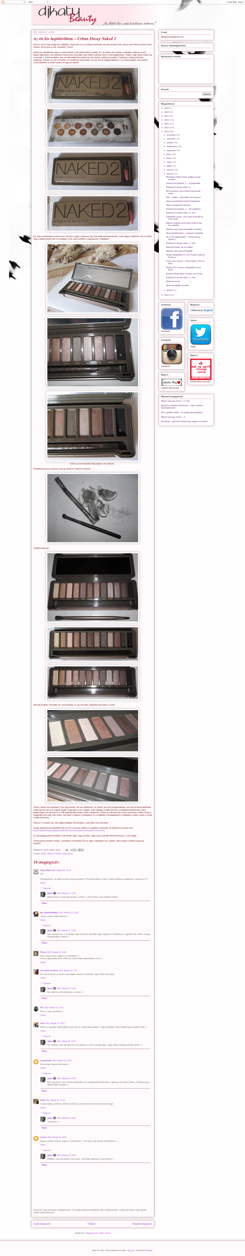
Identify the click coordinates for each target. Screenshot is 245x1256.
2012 (166, 295)
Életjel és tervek (173, 281)
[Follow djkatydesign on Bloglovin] (202, 311)
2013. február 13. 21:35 (66, 893)
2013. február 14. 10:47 (55, 1023)
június (169, 158)
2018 (166, 112)
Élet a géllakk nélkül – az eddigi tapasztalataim (182, 412)
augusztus (171, 150)
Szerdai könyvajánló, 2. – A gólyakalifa (183, 183)
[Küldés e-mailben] (71, 849)
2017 (166, 116)
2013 (166, 131)
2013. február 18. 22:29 (66, 1155)
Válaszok (47, 888)
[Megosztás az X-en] (77, 849)
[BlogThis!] (74, 849)
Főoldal (91, 1224)
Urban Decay (67, 854)
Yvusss (43, 1137)
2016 (166, 120)
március (170, 170)
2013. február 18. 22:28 (66, 1078)
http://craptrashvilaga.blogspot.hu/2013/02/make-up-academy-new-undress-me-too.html (69, 830)
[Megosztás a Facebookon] (79, 849)
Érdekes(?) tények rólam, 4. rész (180, 243)
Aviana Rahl (45, 870)
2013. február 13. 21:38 (68, 913)
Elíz (42, 1008)
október (170, 142)
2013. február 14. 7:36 (68, 970)
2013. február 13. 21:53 (66, 930)
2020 (166, 108)
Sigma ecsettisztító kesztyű (178, 205)
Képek (43, 854)
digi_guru (131, 1250)
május (170, 162)
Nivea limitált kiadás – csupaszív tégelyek (184, 233)
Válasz (43, 883)
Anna (42, 1023)
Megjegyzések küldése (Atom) (98, 1233)
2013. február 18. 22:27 (66, 1041)
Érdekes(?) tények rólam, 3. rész (180, 277)
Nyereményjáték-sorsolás (177, 285)
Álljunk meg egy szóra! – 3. (173, 417)
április (169, 166)
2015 (166, 124)
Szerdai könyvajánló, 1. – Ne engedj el (183, 209)
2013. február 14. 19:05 (56, 1137)
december (171, 135)
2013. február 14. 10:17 (54, 1008)
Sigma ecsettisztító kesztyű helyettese (183, 201)
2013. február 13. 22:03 (56, 952)
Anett (42, 1100)
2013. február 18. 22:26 (66, 988)
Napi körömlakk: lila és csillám (179, 247)
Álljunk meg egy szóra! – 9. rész (175, 401)
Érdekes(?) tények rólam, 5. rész (180, 213)
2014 (166, 127)
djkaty (49, 893)
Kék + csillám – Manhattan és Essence (183, 197)
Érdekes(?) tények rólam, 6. (178, 187)
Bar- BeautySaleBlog (49, 913)
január (170, 290)
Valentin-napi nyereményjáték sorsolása (184, 229)
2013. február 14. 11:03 (61, 1060)
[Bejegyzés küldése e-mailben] (66, 850)
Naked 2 (50, 854)
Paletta (58, 854)
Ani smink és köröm (49, 970)
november (171, 139)
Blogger (149, 1250)
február (170, 174)
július (169, 154)
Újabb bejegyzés (41, 1224)
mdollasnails (46, 1060)
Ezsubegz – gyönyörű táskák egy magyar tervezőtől (184, 421)
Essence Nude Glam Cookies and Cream (184, 274)
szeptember (172, 146)
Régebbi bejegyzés (142, 1224)
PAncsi (43, 952)
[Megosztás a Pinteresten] (82, 849)
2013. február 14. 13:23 (55, 1100)
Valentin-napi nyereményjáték (179, 251)
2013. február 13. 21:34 (61, 870)
